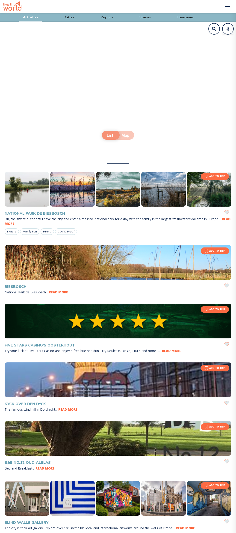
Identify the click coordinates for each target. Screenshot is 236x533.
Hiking (47, 231)
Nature (11, 231)
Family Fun (30, 231)
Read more (58, 292)
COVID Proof (66, 231)
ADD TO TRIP (217, 176)
